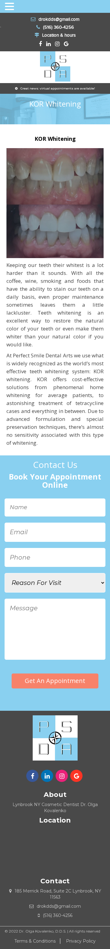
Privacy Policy (81, 941)
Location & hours (59, 35)
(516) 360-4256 (58, 27)
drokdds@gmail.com (58, 19)
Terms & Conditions (35, 941)
